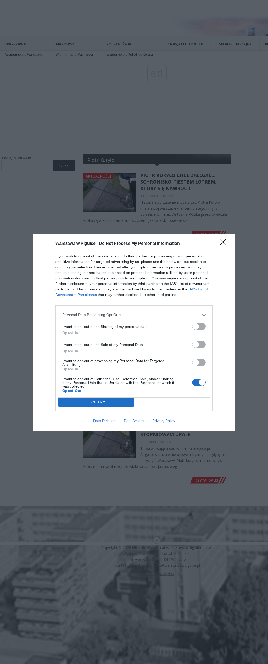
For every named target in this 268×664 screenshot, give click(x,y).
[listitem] (134, 315)
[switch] (199, 326)
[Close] (225, 244)
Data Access (134, 421)
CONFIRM (96, 402)
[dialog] (134, 332)
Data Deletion (104, 421)
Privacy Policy (163, 421)
